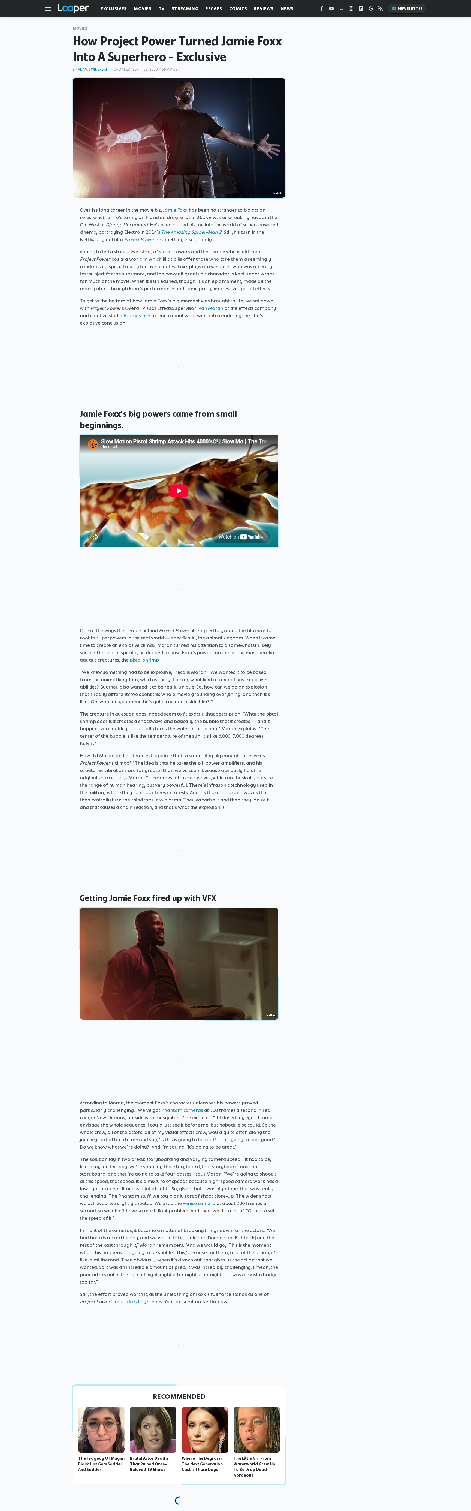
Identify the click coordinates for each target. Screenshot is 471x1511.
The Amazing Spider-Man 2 (191, 232)
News (287, 8)
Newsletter (410, 8)
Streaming (185, 8)
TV (162, 8)
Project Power (139, 239)
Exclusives (114, 8)
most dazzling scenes (138, 1301)
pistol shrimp (144, 660)
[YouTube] (331, 9)
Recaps (213, 8)
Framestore (136, 315)
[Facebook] (321, 9)
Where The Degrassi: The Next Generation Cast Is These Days (202, 1464)
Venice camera (199, 1203)
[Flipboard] (361, 9)
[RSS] (380, 9)
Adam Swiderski (92, 69)
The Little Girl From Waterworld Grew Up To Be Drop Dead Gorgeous (254, 1467)
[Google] (370, 9)
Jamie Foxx (175, 210)
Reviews (263, 8)
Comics (238, 8)
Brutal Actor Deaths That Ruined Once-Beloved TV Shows (149, 1464)
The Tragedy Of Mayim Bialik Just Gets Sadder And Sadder (101, 1464)
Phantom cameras (182, 1110)
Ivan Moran (210, 308)
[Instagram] (351, 9)
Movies (143, 8)
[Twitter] (341, 9)
